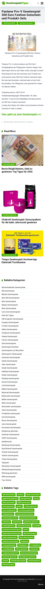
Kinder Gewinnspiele (9, 375)
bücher (19, 506)
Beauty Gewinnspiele (10, 305)
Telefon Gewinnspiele (10, 455)
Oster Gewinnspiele (9, 410)
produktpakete (8, 549)
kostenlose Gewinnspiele (12, 529)
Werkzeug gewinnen (9, 473)
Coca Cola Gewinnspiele (11, 312)
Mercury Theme (22, 581)
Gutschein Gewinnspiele (11, 357)
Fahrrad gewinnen (9, 510)
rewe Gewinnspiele (9, 424)
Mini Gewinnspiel (30, 533)
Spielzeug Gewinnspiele (11, 445)
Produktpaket (35, 545)
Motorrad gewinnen (9, 537)
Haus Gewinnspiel (8, 364)
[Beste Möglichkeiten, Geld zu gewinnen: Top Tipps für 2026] (22, 150)
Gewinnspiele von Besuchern (13, 350)
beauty (36, 498)
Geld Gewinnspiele (9, 23)
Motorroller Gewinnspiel (11, 396)
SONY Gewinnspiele (9, 438)
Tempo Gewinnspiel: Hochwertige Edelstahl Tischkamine (19, 261)
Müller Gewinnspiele (9, 399)
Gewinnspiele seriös (20, 122)
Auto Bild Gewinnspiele (10, 298)
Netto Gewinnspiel (9, 403)
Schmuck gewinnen (9, 557)
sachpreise (34, 549)
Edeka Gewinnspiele (9, 329)
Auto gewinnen (26, 498)
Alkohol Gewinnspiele (10, 294)
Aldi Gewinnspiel (8, 291)
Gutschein (6, 522)
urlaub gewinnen (34, 560)
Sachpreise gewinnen (26, 23)
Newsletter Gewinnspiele (11, 407)
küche (26, 529)
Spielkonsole (7, 442)
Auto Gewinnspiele (9, 301)
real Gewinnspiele (8, 417)
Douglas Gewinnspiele (10, 322)
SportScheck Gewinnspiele (12, 449)
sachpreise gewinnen (10, 553)
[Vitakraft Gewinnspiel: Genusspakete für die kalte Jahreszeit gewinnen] (22, 198)
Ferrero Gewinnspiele (10, 340)
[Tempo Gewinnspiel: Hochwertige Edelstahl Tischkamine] (22, 243)
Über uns (40, 584)
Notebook (24, 541)
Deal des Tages (8, 315)
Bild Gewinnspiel (8, 122)
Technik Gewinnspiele (10, 452)
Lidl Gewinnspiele (8, 385)
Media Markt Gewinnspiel (12, 533)
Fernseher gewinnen (26, 510)
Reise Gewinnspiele (9, 420)
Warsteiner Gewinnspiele (11, 466)
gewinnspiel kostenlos (28, 518)
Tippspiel (5, 463)
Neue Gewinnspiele (26, 537)
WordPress (38, 579)
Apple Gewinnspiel (33, 494)
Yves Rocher (6, 480)
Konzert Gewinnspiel (9, 382)
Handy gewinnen (8, 526)
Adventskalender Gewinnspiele (13, 287)
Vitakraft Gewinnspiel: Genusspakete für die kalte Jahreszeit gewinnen (21, 221)
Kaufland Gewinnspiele (10, 371)
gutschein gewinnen (31, 522)
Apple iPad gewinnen (10, 498)
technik (5, 560)
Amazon (20, 494)
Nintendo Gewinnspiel (10, 541)
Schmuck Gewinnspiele (10, 434)
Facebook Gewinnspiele (11, 333)
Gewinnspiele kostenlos (24, 514)
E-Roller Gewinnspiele (10, 326)
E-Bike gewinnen (31, 506)
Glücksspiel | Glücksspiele (12, 354)
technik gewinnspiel (18, 560)
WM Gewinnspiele (9, 477)
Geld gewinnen (8, 514)
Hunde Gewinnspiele (9, 368)
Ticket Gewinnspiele (9, 459)
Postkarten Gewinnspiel (11, 413)
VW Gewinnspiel (8, 564)
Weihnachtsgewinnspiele (11, 470)
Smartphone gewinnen (27, 557)
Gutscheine (29, 122)
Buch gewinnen (8, 506)
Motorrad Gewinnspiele (10, 392)
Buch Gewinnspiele (9, 308)
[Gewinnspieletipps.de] (15, 3)
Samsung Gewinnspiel (29, 553)
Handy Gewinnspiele (9, 361)
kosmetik (36, 526)
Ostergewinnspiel (9, 545)
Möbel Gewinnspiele (9, 389)
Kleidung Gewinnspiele (10, 378)
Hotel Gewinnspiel (23, 526)
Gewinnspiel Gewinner (10, 347)
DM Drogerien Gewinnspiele (12, 319)
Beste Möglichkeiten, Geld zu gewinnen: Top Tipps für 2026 (17, 170)
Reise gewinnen (21, 549)
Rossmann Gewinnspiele (11, 428)
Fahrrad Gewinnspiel (9, 336)
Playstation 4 (22, 545)
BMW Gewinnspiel (24, 502)
